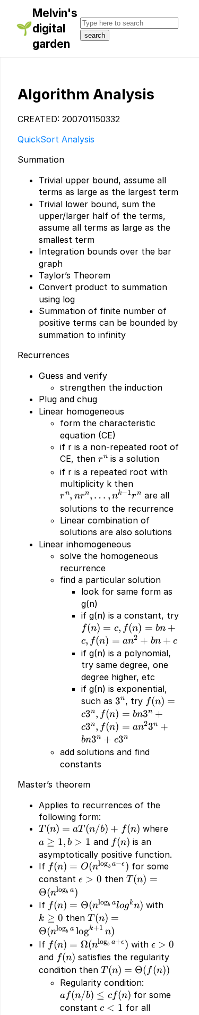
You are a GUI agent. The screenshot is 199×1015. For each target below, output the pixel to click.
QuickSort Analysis (56, 139)
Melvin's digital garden (54, 28)
